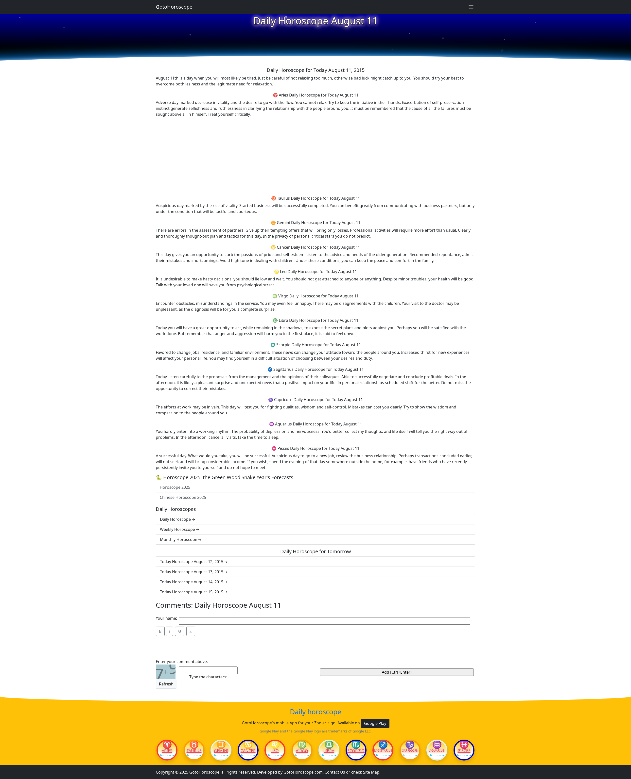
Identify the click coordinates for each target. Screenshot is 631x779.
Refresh (166, 684)
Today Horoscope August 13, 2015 (191, 571)
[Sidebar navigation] (471, 7)
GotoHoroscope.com (303, 772)
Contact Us (335, 772)
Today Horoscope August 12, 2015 (191, 561)
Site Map (371, 772)
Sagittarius (383, 750)
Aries (167, 750)
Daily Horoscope (175, 519)
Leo (275, 750)
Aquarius (436, 750)
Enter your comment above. (182, 661)
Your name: (166, 618)
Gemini (221, 750)
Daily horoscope (315, 712)
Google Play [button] (375, 723)
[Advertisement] (315, 155)
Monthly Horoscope (178, 539)
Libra (329, 750)
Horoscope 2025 (175, 487)
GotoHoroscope (174, 6)
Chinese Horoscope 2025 (183, 497)
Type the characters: (208, 677)
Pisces (464, 750)
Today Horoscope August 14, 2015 (191, 581)
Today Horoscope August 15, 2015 (191, 592)
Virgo (302, 750)
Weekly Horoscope (177, 529)
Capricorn (410, 750)
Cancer (248, 750)
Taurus (194, 750)
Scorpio (356, 750)
